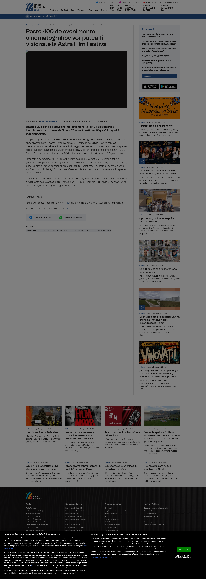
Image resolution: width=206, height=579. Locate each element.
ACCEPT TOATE (184, 550)
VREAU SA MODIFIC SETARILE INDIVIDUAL (183, 557)
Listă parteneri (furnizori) (101, 557)
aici (32, 565)
